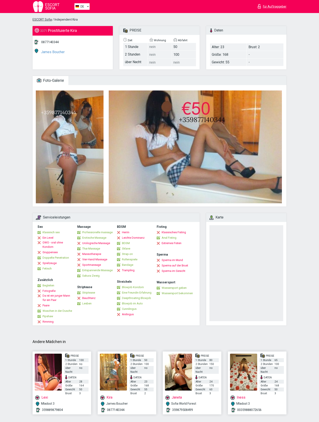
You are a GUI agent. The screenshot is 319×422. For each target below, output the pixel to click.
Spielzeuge (50, 263)
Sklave (126, 248)
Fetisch (47, 268)
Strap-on (127, 254)
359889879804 (52, 410)
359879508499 (182, 410)
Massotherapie (91, 254)
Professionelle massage (97, 232)
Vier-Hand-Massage (94, 259)
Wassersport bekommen (177, 293)
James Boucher (52, 52)
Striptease (88, 292)
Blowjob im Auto (132, 303)
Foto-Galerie (53, 80)
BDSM (126, 243)
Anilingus (128, 314)
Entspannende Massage (97, 270)
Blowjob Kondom (133, 287)
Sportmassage (91, 264)
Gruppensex (50, 252)
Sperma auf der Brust (175, 265)
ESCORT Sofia (42, 19)
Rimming (48, 321)
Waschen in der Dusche (57, 310)
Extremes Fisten (171, 243)
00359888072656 (249, 410)
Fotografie (49, 290)
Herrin (125, 232)
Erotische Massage (94, 237)
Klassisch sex (51, 232)
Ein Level (48, 237)
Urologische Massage (96, 243)
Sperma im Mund (172, 260)
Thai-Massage (91, 248)
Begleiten (48, 285)
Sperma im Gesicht (173, 271)
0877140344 (50, 42)
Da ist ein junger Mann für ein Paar (56, 298)
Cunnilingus (129, 308)
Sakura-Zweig (91, 275)
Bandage (127, 264)
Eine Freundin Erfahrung (136, 292)
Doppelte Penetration (56, 257)
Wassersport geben (174, 287)
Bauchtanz (88, 298)
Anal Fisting (169, 237)
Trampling (128, 270)
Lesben (87, 303)
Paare (46, 305)
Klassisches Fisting (174, 232)
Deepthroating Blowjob (136, 298)
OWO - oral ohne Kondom (53, 244)
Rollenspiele (129, 259)
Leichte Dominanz (133, 237)
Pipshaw (48, 316)
